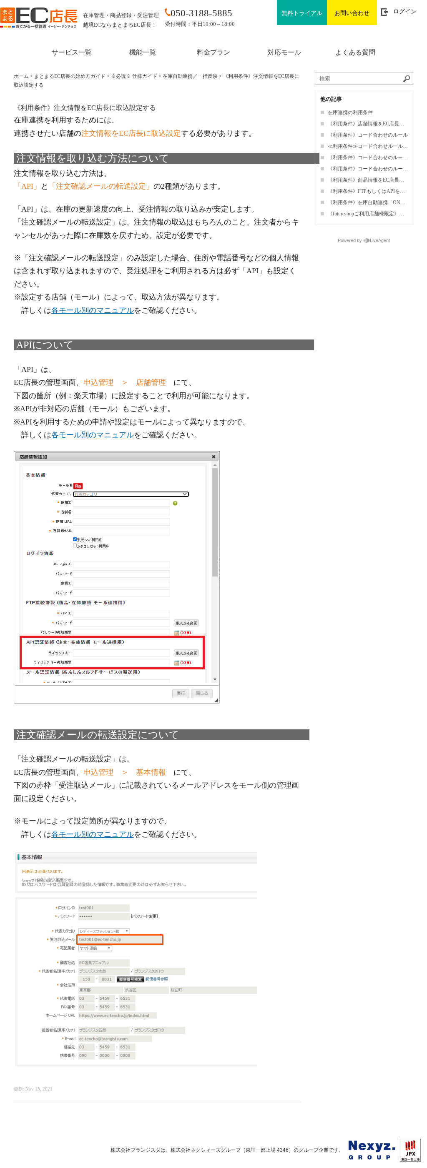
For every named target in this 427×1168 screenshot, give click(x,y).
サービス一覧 (72, 52)
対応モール (284, 52)
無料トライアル (301, 13)
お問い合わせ (351, 13)
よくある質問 (355, 52)
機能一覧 (142, 52)
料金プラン (213, 52)
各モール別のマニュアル (92, 310)
